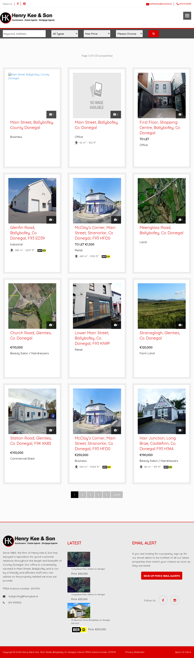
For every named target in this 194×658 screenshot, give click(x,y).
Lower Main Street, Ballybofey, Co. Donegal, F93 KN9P (92, 338)
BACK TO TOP (182, 652)
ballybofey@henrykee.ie (160, 3)
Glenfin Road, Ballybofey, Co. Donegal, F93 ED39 (27, 232)
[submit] (153, 33)
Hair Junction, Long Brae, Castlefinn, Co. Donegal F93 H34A (158, 443)
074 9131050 (185, 3)
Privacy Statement (134, 652)
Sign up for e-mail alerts (162, 575)
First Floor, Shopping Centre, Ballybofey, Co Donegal (160, 127)
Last (116, 494)
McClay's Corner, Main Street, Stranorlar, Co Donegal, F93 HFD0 (95, 232)
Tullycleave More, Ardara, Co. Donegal (88, 569)
